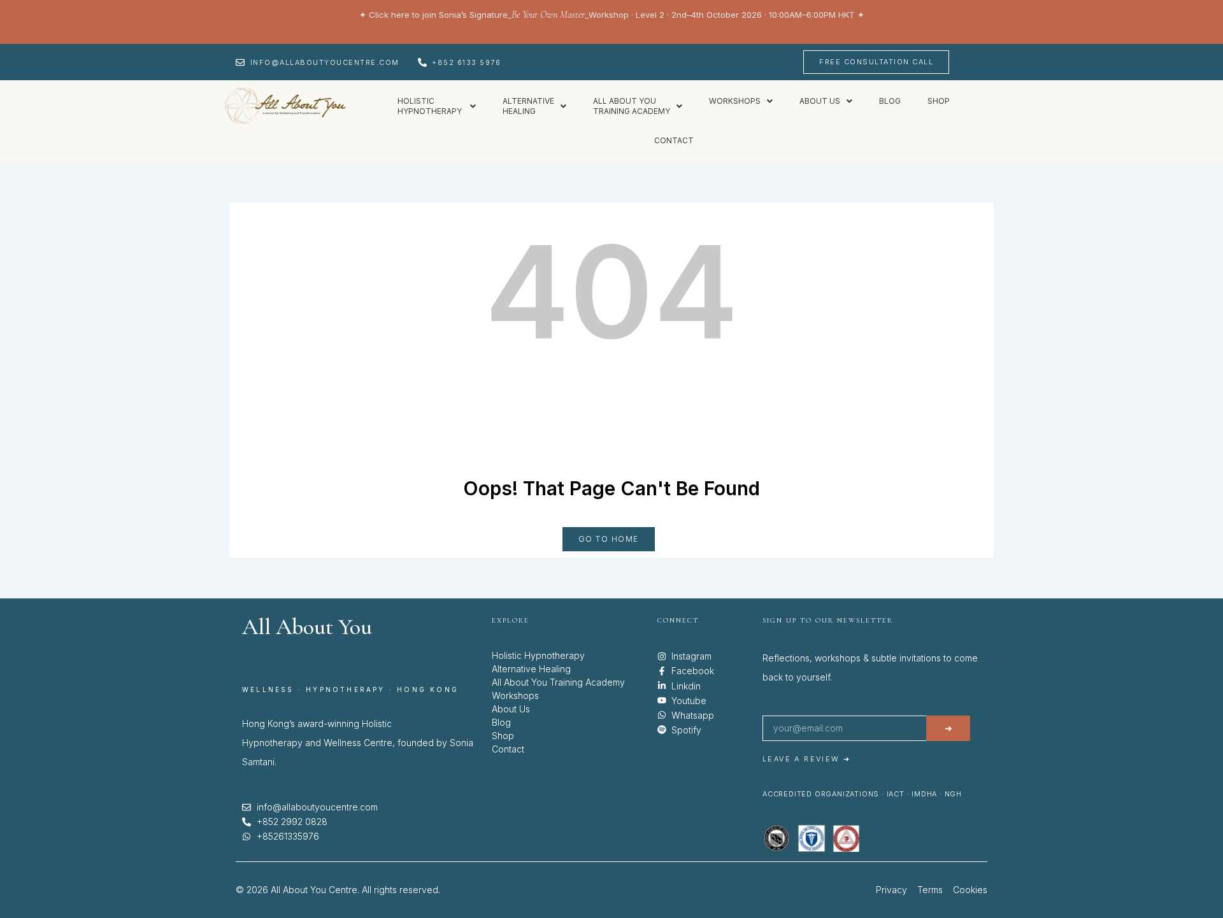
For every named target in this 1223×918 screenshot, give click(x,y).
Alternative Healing (531, 668)
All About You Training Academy (558, 682)
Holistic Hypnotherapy (538, 655)
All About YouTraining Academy (631, 106)
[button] (436, 106)
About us (819, 101)
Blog (890, 101)
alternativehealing (528, 106)
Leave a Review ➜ (806, 758)
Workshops (735, 101)
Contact (674, 140)
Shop (938, 101)
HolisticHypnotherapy (430, 106)
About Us (511, 708)
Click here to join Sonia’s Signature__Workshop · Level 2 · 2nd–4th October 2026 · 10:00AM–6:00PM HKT (611, 15)
